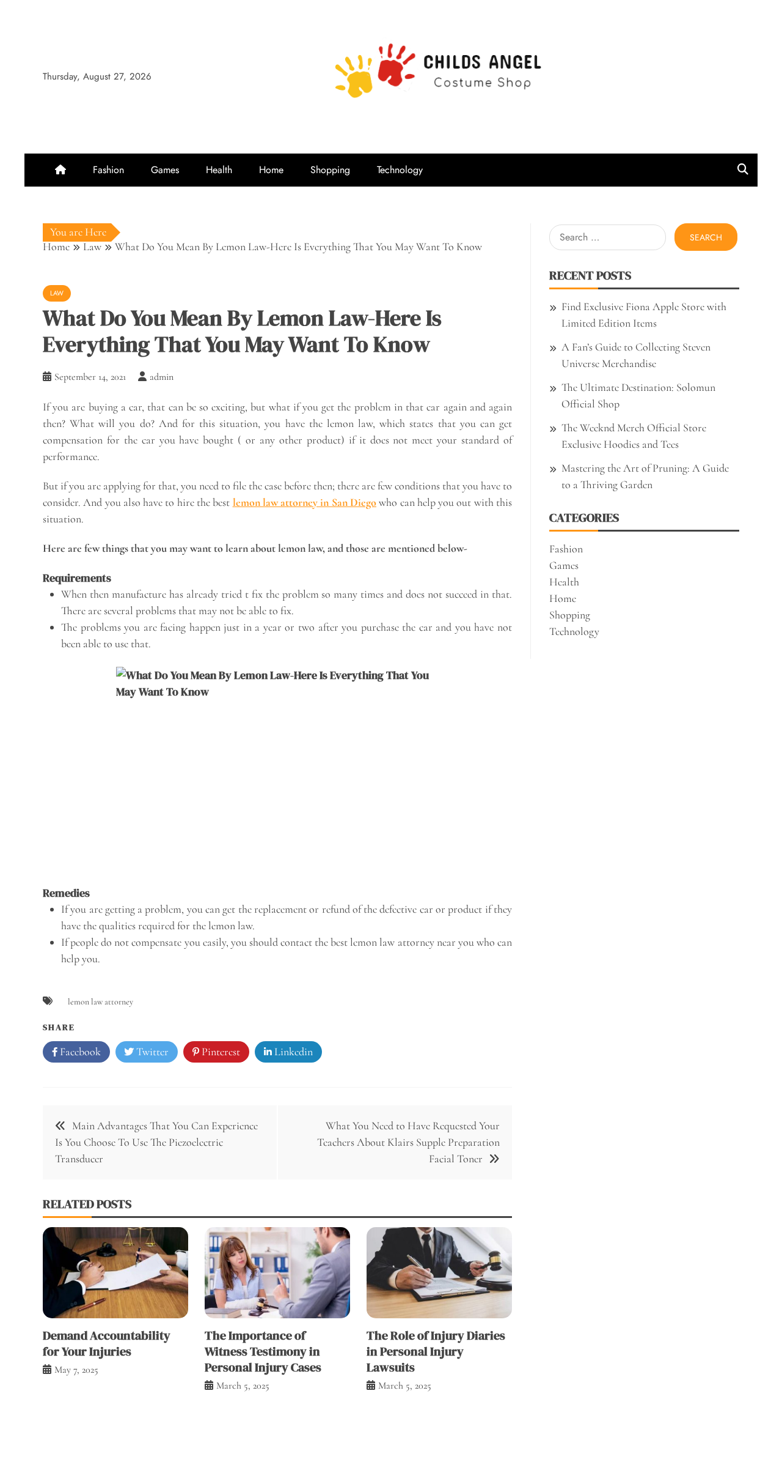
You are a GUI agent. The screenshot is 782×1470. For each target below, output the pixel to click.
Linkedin (292, 1051)
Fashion (108, 170)
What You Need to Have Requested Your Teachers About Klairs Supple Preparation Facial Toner (408, 1142)
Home (271, 170)
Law (57, 293)
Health (219, 170)
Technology (400, 170)
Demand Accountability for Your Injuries (106, 1343)
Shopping (330, 170)
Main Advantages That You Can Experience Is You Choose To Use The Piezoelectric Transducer (156, 1142)
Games (165, 170)
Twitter (151, 1051)
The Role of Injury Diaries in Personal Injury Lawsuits (436, 1351)
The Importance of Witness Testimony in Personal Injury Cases (263, 1351)
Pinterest (219, 1051)
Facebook (79, 1051)
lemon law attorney (100, 1002)
